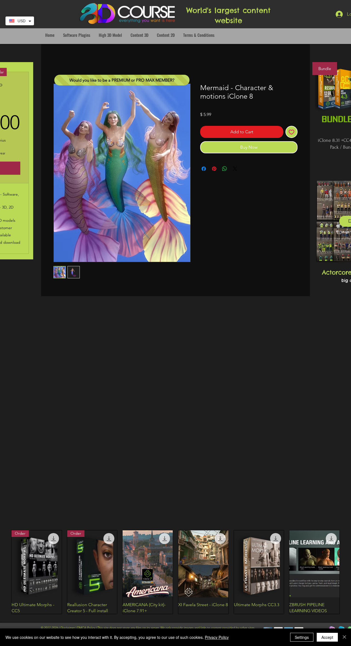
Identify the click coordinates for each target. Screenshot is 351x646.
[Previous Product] (3, 572)
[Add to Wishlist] (291, 132)
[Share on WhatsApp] (224, 168)
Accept (327, 637)
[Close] (344, 637)
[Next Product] (347, 572)
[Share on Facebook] (203, 168)
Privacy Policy (217, 637)
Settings (302, 637)
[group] (175, 572)
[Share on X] (235, 168)
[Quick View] (148, 563)
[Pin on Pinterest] (214, 168)
